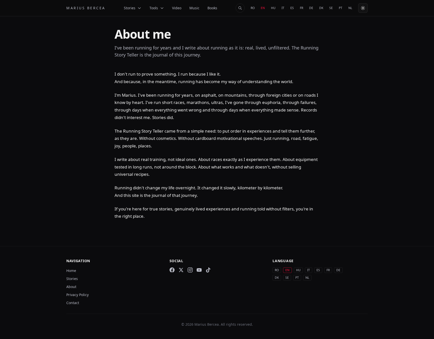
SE (331, 8)
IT (283, 8)
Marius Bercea (85, 8)
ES (292, 8)
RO (253, 8)
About (71, 286)
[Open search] (240, 8)
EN (263, 8)
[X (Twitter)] (181, 269)
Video (176, 8)
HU (273, 8)
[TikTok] (208, 269)
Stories (72, 278)
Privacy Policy (77, 294)
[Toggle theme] (363, 8)
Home (71, 270)
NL (350, 8)
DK (321, 8)
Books (212, 8)
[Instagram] (190, 269)
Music (194, 8)
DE (311, 8)
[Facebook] (172, 269)
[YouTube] (199, 269)
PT (340, 8)
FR (301, 8)
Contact (72, 302)
